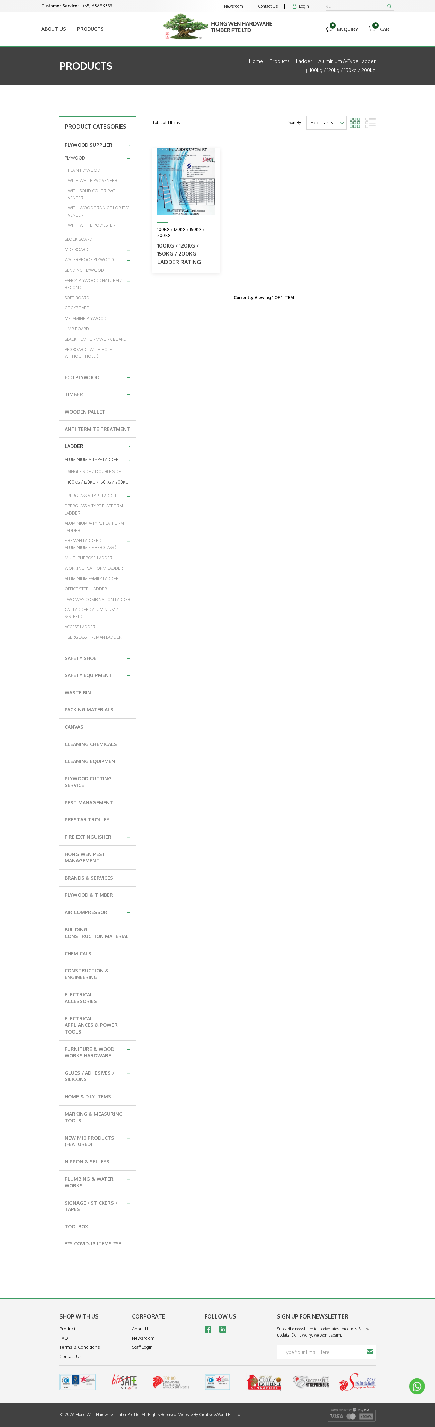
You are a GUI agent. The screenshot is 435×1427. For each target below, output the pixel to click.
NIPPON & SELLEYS (98, 1161)
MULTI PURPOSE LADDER (88, 557)
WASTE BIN (78, 692)
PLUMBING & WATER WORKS (98, 1181)
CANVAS (74, 727)
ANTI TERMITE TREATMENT (97, 429)
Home (256, 61)
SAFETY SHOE (98, 657)
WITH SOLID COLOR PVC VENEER (91, 194)
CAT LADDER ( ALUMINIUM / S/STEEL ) (91, 613)
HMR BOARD (77, 328)
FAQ (63, 1338)
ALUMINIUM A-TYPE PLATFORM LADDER (94, 527)
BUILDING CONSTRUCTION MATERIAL (98, 932)
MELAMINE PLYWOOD (86, 318)
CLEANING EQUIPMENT (92, 761)
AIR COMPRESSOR (98, 911)
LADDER (98, 445)
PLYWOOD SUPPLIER (98, 144)
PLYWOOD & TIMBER (89, 895)
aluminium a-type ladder (347, 61)
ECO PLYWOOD (98, 376)
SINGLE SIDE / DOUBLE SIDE (94, 471)
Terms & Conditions (79, 1347)
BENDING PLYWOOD (84, 270)
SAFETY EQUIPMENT (98, 674)
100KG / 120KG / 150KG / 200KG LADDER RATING (179, 253)
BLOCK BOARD (98, 239)
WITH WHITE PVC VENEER (92, 180)
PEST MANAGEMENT (89, 802)
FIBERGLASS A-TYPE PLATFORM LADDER (94, 509)
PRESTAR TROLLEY (87, 819)
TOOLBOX (76, 1226)
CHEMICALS (98, 952)
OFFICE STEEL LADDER (86, 588)
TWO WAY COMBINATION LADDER (97, 599)
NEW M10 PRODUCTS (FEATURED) (98, 1140)
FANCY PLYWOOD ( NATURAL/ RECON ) (98, 283)
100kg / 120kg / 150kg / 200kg (343, 70)
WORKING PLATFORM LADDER (94, 568)
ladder (304, 61)
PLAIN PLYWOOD (84, 170)
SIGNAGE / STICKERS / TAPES (98, 1205)
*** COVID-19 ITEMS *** (93, 1243)
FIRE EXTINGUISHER (98, 836)
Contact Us (268, 6)
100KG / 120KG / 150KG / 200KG (98, 482)
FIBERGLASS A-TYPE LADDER (98, 495)
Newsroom (233, 6)
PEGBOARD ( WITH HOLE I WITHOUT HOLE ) (89, 353)
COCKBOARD (77, 307)
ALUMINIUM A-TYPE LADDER (98, 459)
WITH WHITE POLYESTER (91, 225)
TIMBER (98, 393)
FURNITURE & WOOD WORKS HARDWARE (98, 1051)
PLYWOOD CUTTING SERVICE (88, 782)
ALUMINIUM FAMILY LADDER (92, 578)
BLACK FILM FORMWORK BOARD (96, 339)
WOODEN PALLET (85, 412)
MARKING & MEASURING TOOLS (94, 1117)
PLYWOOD (98, 157)
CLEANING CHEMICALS (91, 744)
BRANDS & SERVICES (89, 878)
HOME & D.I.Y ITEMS (98, 1096)
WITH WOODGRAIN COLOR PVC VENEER (98, 211)
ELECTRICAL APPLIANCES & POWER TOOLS (98, 1024)
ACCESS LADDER (80, 626)
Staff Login (142, 1347)
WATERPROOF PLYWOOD (98, 259)
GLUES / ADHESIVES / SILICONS (98, 1075)
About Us (53, 29)
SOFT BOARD (77, 297)
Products (90, 29)
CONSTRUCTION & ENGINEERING (98, 973)
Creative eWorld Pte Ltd (219, 1414)
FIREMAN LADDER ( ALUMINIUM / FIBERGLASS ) (98, 543)
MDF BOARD (98, 249)
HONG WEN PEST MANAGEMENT (85, 857)
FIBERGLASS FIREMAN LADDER (98, 637)
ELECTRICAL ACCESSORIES (98, 997)
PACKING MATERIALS (98, 709)
